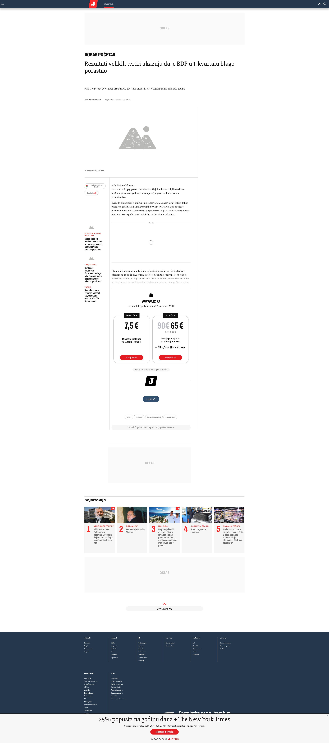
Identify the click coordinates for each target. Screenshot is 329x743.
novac (169, 638)
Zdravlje (141, 649)
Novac (109, 4)
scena (223, 638)
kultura (196, 638)
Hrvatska (87, 643)
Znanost (141, 646)
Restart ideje (170, 646)
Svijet (86, 646)
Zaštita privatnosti (117, 684)
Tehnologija (142, 643)
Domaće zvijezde (225, 643)
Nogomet (114, 646)
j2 (139, 638)
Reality (222, 649)
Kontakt (114, 696)
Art (194, 643)
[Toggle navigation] (2, 3)
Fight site (114, 655)
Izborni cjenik (115, 687)
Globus (86, 687)
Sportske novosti (89, 684)
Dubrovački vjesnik (90, 705)
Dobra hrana (88, 696)
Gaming (141, 661)
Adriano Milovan (95, 100)
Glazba (195, 652)
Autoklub (87, 690)
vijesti (87, 638)
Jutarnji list (87, 678)
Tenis (113, 652)
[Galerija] (138, 137)
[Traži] (324, 4)
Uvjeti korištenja (116, 681)
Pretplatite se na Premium (205, 713)
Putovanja (142, 655)
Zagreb (86, 652)
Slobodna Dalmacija (90, 681)
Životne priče (143, 658)
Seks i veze (142, 652)
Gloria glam (88, 702)
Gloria (86, 699)
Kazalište (196, 655)
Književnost (197, 649)
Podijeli (90, 193)
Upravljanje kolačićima (118, 699)
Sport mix (114, 658)
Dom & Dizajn (88, 693)
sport (114, 638)
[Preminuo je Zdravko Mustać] (132, 515)
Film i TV (195, 646)
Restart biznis (170, 643)
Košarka (114, 649)
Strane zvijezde (225, 646)
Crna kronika (88, 649)
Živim (86, 708)
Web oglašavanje (117, 690)
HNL (113, 643)
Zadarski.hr (88, 710)
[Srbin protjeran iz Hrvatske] (197, 515)
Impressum (115, 678)
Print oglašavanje (117, 693)
